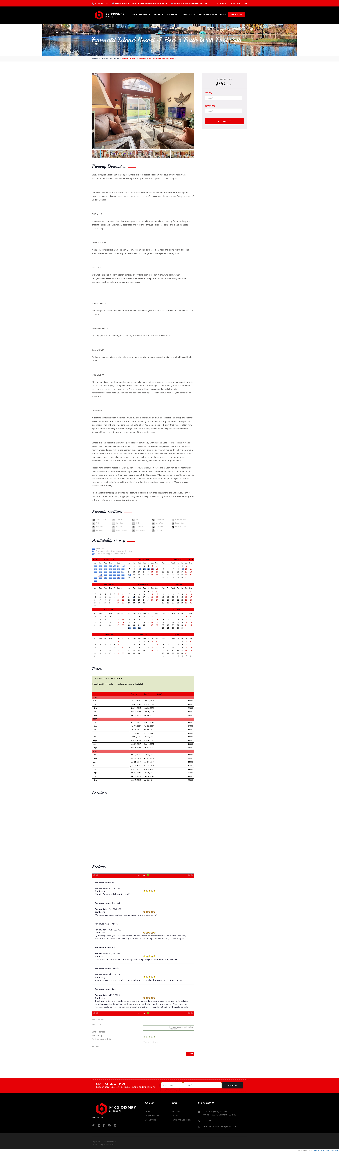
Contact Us (189, 14)
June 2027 (143, 635)
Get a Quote (224, 121)
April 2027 (177, 609)
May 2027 (109, 635)
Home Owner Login (239, 3)
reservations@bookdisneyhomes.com (190, 3)
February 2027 (109, 609)
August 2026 (109, 559)
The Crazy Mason (208, 14)
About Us (158, 14)
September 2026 (143, 559)
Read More (97, 1117)
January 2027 (177, 584)
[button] (191, 111)
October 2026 (177, 559)
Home (95, 58)
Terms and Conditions (181, 1120)
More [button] (223, 14)
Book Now (236, 14)
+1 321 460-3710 (101, 3)
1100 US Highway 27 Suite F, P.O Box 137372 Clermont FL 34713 (141, 3)
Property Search (141, 14)
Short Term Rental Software (326, 1150)
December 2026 (143, 584)
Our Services (173, 14)
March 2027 (143, 609)
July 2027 (177, 635)
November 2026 (109, 584)
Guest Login (222, 3)
